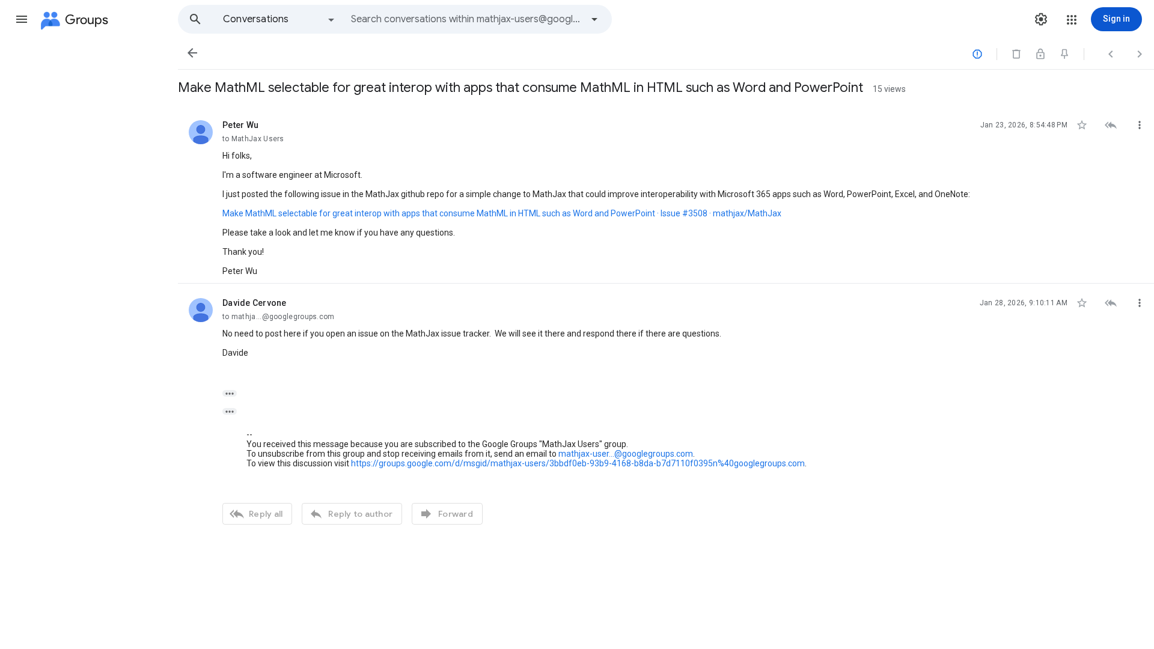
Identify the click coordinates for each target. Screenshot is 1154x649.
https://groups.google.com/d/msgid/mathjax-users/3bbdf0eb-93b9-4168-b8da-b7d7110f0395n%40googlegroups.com (578, 463)
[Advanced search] (594, 19)
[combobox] (466, 19)
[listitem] (666, 195)
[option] (279, 19)
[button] (21, 19)
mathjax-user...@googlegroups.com (625, 454)
